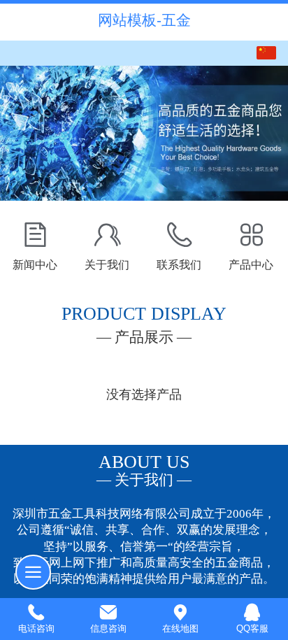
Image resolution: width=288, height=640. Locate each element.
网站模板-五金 (144, 20)
